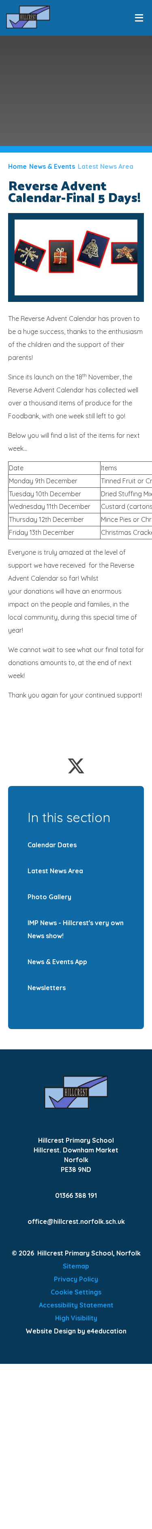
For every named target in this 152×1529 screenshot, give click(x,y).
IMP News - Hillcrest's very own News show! (76, 929)
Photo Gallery (49, 897)
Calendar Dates (52, 845)
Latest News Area (105, 166)
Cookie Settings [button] (76, 1292)
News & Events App (57, 962)
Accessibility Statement (76, 1305)
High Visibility (76, 1318)
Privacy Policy (76, 1279)
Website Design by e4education (76, 1331)
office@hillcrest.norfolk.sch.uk (76, 1221)
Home (17, 166)
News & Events (52, 166)
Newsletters (47, 988)
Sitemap (76, 1266)
